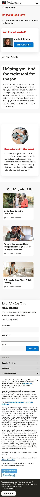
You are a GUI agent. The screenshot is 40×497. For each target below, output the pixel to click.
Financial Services (10, 7)
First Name (5, 325)
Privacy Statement (8, 488)
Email (3, 345)
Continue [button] (8, 493)
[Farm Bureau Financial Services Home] (11, 2)
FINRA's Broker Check (8, 460)
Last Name (5, 335)
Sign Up (32, 349)
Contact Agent (24, 45)
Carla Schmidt (22, 39)
